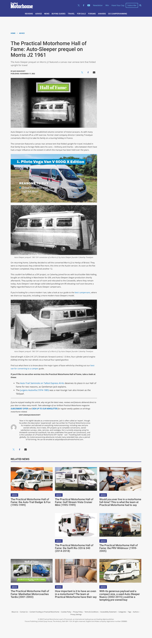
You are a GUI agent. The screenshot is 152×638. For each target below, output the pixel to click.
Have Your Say (118, 5)
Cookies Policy (66, 612)
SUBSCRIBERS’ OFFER (19, 408)
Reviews (29, 14)
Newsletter (98, 5)
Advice (38, 14)
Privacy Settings (76, 614)
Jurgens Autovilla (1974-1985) (34, 390)
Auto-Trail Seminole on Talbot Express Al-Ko (42, 383)
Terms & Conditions (91, 612)
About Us (15, 612)
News (46, 14)
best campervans (82, 292)
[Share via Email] (94, 72)
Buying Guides (58, 14)
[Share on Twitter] (82, 72)
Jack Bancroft (19, 71)
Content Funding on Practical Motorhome (44, 612)
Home (13, 33)
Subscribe (131, 5)
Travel (71, 14)
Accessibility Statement (108, 612)
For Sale (81, 14)
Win (107, 5)
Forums (92, 14)
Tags (129, 612)
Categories (122, 612)
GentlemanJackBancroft (29, 415)
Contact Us (24, 612)
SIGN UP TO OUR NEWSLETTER (44, 408)
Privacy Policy (78, 612)
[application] (54, 178)
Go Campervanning (117, 14)
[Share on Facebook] (88, 72)
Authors (136, 612)
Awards (102, 14)
